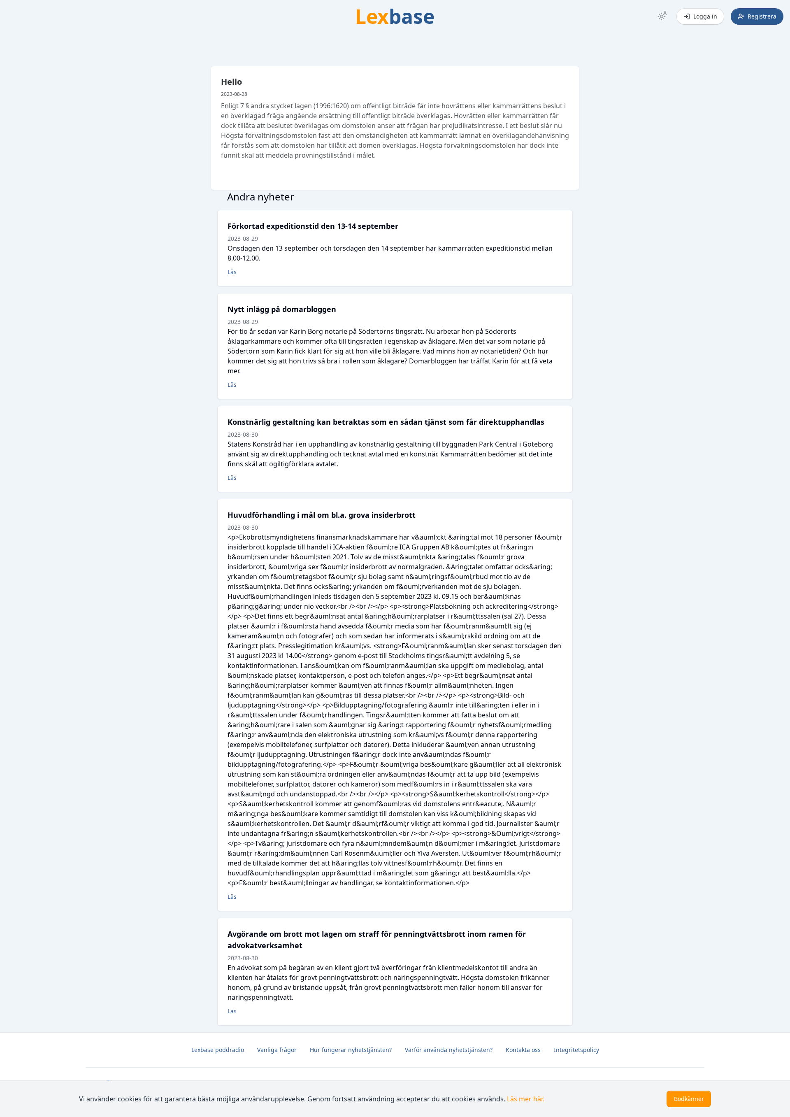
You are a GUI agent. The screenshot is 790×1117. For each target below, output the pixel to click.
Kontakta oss (523, 1050)
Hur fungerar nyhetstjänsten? (351, 1050)
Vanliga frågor (277, 1050)
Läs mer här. (525, 1098)
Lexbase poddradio (217, 1050)
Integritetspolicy (576, 1050)
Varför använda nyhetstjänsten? (449, 1050)
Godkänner (689, 1099)
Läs (232, 272)
